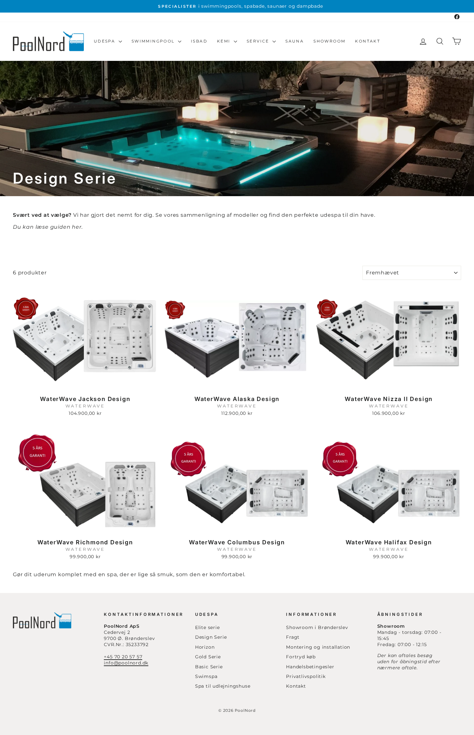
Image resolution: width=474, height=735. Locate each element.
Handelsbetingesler (310, 666)
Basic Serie (209, 666)
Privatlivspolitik (306, 676)
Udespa (105, 41)
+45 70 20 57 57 (123, 656)
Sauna (294, 41)
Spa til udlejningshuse (223, 686)
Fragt (293, 637)
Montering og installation (318, 647)
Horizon (205, 647)
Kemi (224, 41)
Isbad (199, 41)
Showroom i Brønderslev (317, 627)
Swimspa (206, 676)
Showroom (329, 41)
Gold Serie (208, 656)
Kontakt (367, 41)
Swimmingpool (154, 41)
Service (259, 41)
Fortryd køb (301, 656)
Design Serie (211, 637)
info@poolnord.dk (126, 662)
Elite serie (207, 627)
